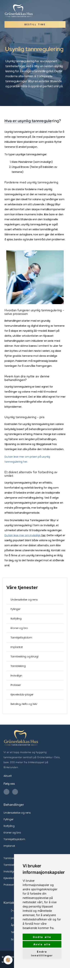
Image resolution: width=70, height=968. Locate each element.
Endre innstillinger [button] (42, 953)
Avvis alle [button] (42, 944)
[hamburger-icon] (61, 10)
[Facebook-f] (6, 792)
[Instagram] (15, 792)
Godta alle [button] (42, 936)
